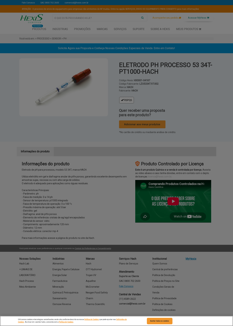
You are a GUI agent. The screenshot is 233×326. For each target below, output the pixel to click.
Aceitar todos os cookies (159, 321)
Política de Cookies (91, 319)
